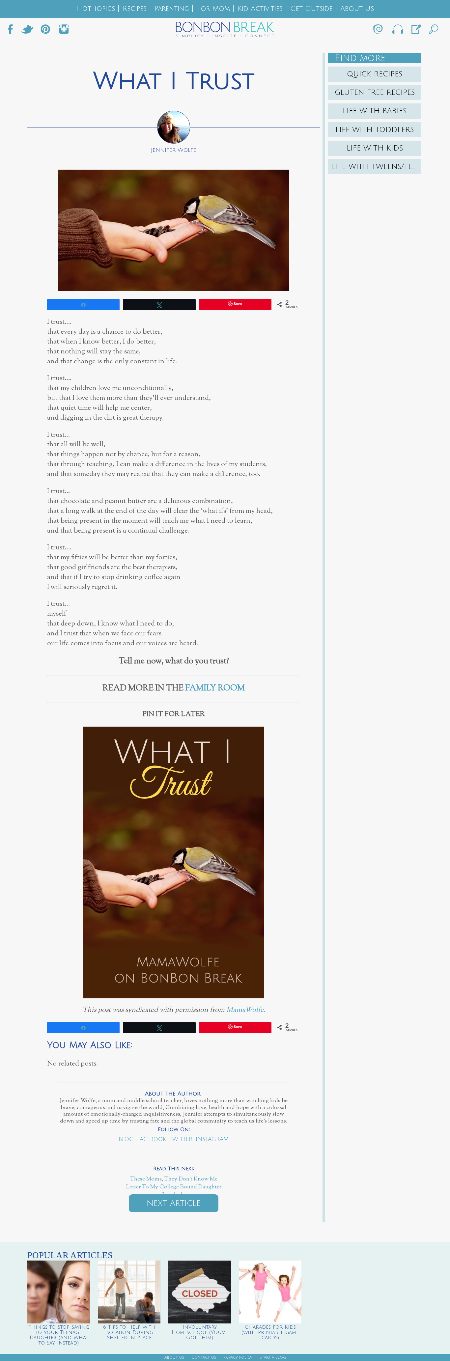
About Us (357, 9)
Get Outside (311, 9)
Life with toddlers (374, 130)
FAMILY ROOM (215, 688)
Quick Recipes (375, 74)
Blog (126, 1139)
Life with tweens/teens (376, 167)
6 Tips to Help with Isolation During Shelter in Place (129, 1332)
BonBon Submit (416, 31)
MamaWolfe (244, 1010)
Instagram (64, 31)
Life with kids (375, 148)
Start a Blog (273, 1357)
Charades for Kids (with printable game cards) (270, 1332)
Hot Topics (95, 9)
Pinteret (45, 31)
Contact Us (203, 1357)
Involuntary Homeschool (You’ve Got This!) (200, 1332)
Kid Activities (260, 9)
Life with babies (375, 111)
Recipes (135, 9)
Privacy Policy (237, 1357)
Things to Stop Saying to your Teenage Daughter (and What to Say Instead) (58, 1335)
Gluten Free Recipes (375, 93)
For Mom (213, 9)
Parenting (171, 9)
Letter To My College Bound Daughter (173, 1187)
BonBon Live (397, 31)
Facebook (13, 31)
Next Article (174, 1203)
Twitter (27, 31)
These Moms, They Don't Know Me (173, 1179)
